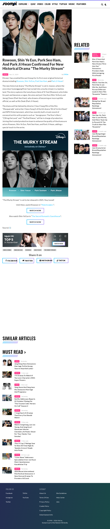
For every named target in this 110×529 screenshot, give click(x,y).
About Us (42, 493)
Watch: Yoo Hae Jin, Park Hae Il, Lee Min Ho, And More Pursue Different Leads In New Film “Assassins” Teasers (100, 88)
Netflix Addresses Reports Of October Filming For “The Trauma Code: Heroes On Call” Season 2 (25, 402)
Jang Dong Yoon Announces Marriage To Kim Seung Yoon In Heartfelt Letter (25, 366)
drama (17, 373)
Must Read (12, 351)
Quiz (33, 4)
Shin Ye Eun (29, 81)
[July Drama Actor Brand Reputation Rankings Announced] (82, 149)
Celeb (47, 4)
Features (81, 4)
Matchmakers (47, 205)
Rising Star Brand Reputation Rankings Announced (98, 104)
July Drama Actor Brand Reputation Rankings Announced (99, 151)
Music (72, 4)
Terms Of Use (44, 497)
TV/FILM (63, 4)
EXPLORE (23, 4)
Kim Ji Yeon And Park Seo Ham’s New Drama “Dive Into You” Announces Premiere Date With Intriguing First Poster (99, 67)
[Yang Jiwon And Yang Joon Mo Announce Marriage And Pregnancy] (7, 386)
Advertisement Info (46, 515)
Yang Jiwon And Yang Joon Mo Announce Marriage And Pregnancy (24, 389)
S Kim (66, 74)
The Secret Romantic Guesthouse (46, 216)
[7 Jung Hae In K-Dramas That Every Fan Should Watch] (7, 412)
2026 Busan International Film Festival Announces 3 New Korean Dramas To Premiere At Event (24, 474)
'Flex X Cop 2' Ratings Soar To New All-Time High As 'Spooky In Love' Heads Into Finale (24, 446)
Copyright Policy (45, 510)
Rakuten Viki (59, 523)
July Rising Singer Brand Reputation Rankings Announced (99, 137)
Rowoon (20, 81)
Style (55, 4)
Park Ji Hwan (57, 81)
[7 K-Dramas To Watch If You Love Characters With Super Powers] (7, 374)
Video (40, 4)
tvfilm (17, 454)
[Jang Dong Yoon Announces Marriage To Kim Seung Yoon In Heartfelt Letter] (7, 363)
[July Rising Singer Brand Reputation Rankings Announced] (82, 135)
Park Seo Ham (41, 81)
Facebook (12, 261)
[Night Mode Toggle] (105, 4)
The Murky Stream (50, 250)
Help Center (60, 497)
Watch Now (35, 210)
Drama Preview (95, 54)
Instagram (46, 260)
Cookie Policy (44, 506)
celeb (17, 361)
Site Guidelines (61, 493)
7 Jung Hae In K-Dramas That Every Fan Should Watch (23, 415)
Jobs (57, 502)
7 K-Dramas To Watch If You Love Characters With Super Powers (24, 377)
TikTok (25, 493)
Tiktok (61, 260)
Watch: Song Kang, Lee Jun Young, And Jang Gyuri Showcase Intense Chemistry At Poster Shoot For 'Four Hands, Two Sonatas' (24, 430)
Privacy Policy (44, 502)
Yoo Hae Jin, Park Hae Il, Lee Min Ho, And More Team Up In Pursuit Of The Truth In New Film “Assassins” (99, 121)
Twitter (28, 261)
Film (94, 80)
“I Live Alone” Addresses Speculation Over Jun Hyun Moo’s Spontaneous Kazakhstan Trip (25, 460)
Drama (5, 74)
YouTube (26, 497)
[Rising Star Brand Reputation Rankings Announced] (82, 102)
